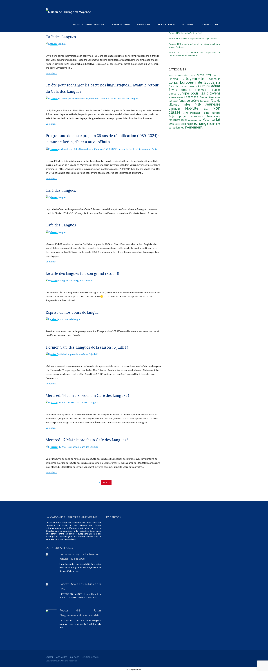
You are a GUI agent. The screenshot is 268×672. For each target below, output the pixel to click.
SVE (200, 120)
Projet (172, 116)
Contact (74, 657)
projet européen (191, 116)
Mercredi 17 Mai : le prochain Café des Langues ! (87, 439)
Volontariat (211, 119)
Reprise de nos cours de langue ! (73, 312)
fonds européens (189, 100)
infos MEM (192, 104)
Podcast (195, 113)
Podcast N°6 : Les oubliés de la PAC (185, 33)
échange (201, 123)
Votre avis (174, 124)
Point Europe (211, 113)
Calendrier (216, 75)
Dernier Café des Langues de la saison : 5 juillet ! (87, 347)
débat (215, 85)
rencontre (174, 120)
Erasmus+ (201, 90)
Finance (204, 97)
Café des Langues (61, 36)
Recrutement (213, 116)
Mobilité (191, 108)
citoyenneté (193, 78)
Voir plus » (51, 73)
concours (214, 79)
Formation (204, 101)
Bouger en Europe (121, 24)
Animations (143, 24)
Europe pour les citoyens (199, 93)
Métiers (205, 109)
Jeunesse (213, 104)
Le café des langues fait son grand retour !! (82, 273)
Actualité (187, 24)
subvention (193, 119)
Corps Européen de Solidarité (194, 82)
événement (194, 127)
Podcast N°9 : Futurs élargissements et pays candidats (194, 38)
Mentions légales (90, 657)
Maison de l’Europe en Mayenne (88, 24)
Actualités (61, 657)
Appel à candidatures (179, 75)
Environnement (179, 90)
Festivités (191, 97)
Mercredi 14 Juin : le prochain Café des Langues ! (87, 395)
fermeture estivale (176, 97)
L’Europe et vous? (210, 24)
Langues (175, 108)
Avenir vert (204, 75)
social (184, 120)
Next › (106, 482)
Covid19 (193, 86)
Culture (204, 86)
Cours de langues (166, 24)
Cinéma (173, 79)
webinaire (187, 124)
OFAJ (185, 112)
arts (193, 75)
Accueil (49, 657)
